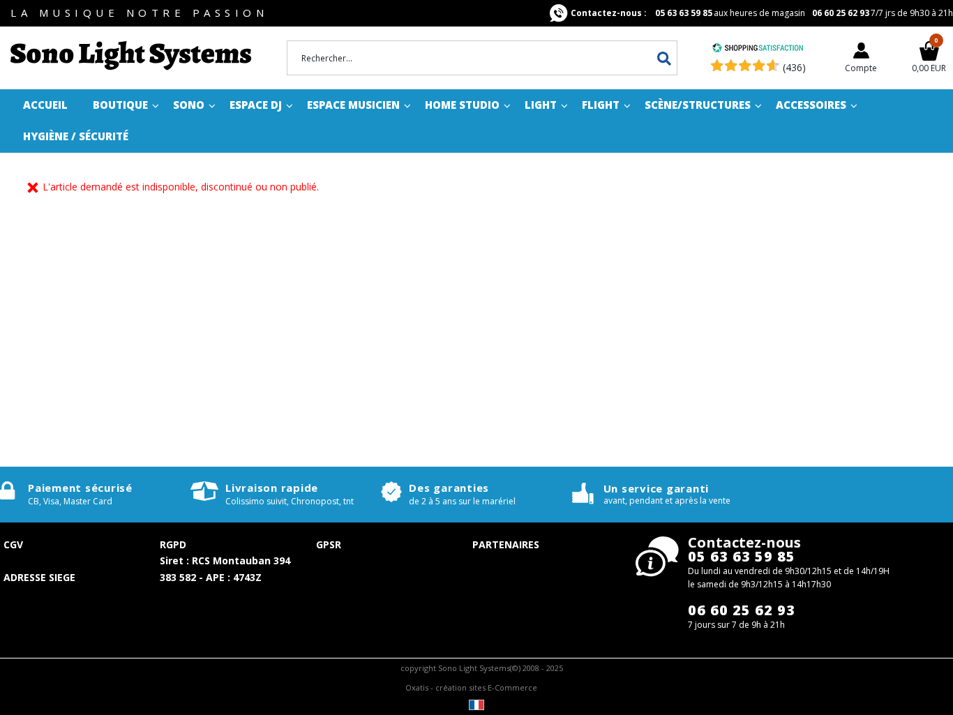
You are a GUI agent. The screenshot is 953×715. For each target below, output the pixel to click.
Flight (601, 105)
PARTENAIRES (505, 544)
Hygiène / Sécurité (75, 136)
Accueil (45, 105)
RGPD (173, 544)
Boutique (120, 105)
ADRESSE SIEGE (39, 577)
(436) (794, 67)
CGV (13, 544)
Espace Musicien (353, 105)
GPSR (328, 544)
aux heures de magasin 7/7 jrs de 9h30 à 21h (762, 13)
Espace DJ (256, 105)
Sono (188, 105)
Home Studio (462, 105)
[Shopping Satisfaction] (757, 49)
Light (541, 105)
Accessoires (811, 105)
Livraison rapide (271, 488)
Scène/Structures (698, 105)
